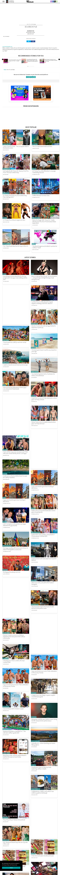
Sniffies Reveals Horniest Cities (41, 195)
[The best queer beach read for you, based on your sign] (44, 341)
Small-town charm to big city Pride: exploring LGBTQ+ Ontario (41, 768)
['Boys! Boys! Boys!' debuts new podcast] (15, 810)
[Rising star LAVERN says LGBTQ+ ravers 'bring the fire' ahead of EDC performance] (44, 710)
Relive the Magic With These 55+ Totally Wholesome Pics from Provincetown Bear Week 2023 (44, 221)
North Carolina (7, 729)
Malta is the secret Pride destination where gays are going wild (43, 511)
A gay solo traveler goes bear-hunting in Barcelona (14, 500)
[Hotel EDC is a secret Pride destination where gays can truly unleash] (44, 389)
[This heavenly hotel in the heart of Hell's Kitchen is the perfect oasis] (44, 597)
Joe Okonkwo (6, 36)
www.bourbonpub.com (7, 46)
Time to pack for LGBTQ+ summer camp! (14, 342)
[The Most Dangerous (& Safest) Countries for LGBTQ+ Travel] (45, 237)
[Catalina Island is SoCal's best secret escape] (15, 355)
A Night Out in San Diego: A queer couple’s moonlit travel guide (43, 696)
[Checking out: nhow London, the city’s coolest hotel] (15, 651)
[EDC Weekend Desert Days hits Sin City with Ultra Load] (15, 833)
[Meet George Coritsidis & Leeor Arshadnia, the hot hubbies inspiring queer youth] (42, 60)
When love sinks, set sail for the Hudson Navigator (42, 583)
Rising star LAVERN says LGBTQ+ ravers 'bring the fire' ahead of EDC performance (44, 720)
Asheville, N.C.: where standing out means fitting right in (43, 744)
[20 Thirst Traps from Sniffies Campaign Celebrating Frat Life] (45, 162)
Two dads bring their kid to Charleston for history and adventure (43, 374)
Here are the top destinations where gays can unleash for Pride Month (14, 388)
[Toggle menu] (3, 1)
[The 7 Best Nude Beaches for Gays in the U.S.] (16, 237)
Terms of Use (14, 864)
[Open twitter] (55, 1)
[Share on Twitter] (28, 41)
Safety (33, 244)
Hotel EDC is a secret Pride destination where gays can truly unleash (44, 398)
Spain (4, 497)
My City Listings (30, 24)
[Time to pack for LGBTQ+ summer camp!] (15, 333)
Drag (32, 274)
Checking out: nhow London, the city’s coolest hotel (14, 661)
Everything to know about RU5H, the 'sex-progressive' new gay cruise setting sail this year (15, 277)
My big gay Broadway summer (11, 572)
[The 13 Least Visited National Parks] (45, 137)
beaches (5, 473)
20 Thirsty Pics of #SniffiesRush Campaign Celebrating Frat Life (44, 171)
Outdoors (34, 144)
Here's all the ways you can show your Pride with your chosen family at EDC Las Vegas (15, 452)
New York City (34, 604)
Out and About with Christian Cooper (13, 708)
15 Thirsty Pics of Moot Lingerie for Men (14, 220)
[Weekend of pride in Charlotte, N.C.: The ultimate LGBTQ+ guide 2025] (15, 722)
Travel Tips (6, 144)
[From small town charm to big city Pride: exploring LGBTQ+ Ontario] (44, 758)
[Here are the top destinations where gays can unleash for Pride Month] (15, 378)
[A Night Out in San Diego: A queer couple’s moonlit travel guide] (44, 686)
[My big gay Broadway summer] (15, 563)
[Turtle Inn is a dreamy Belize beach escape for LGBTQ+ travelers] (15, 467)
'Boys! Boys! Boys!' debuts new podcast (14, 820)
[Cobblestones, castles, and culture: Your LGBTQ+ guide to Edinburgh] (44, 782)
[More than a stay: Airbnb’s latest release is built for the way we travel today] (15, 746)
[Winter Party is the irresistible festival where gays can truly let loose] (44, 413)
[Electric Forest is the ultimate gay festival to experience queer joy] (44, 317)
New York (5, 570)
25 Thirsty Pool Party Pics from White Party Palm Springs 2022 (15, 196)
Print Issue (6, 340)
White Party (6, 193)
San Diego (33, 693)
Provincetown (36, 218)
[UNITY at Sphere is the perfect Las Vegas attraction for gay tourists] (15, 515)
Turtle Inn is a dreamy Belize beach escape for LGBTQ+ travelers (15, 476)
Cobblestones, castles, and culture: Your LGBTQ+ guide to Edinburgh (42, 792)
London (5, 658)
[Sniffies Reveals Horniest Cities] (45, 186)
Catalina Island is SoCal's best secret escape (15, 365)
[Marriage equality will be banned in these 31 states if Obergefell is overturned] (15, 539)
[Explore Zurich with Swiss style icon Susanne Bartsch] (44, 549)
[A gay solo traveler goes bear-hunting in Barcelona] (15, 491)
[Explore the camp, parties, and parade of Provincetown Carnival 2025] (44, 525)
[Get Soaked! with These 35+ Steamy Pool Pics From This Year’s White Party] (16, 162)
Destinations (6, 632)
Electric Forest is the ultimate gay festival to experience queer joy (43, 326)
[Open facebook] (53, 1)
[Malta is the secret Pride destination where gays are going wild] (44, 501)
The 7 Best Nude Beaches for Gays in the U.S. (15, 246)
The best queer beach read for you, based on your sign (44, 350)
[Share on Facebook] (33, 41)
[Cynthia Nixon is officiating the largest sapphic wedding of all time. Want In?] (44, 292)
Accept (11, 867)
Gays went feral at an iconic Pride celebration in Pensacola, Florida (15, 685)
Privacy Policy (7, 864)
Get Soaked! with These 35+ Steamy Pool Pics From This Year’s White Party (16, 171)
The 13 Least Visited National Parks (42, 146)
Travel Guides (34, 371)
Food (32, 853)
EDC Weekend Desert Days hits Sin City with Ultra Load (15, 843)
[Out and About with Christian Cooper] (15, 699)
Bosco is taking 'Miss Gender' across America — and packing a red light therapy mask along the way (44, 277)
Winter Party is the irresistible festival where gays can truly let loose (43, 422)
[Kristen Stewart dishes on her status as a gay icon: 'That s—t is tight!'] (5, 60)
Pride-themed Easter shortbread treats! (42, 856)
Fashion (5, 218)
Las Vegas (5, 449)
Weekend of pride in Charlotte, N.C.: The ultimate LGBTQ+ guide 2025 (14, 732)
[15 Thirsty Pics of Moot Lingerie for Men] (16, 211)
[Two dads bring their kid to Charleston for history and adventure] (44, 365)
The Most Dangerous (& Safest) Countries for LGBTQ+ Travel (44, 247)
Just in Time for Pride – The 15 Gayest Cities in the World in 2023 (16, 147)
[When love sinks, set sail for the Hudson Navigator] (44, 573)
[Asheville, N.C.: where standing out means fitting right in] (44, 734)
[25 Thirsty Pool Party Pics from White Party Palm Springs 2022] (16, 186)
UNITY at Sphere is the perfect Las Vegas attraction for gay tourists (14, 524)
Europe (33, 508)
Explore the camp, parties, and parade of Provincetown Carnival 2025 (42, 535)
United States (6, 545)
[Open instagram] (57, 1)
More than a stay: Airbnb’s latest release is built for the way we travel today (14, 756)
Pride (4, 385)
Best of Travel (36, 193)
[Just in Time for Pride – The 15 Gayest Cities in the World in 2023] (16, 137)
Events (34, 168)
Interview (5, 706)
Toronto (33, 765)
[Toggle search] (51, 1)
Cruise (4, 274)
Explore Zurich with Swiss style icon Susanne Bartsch (43, 559)
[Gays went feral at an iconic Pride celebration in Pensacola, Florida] (15, 675)
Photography (6, 168)
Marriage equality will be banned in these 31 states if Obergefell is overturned (15, 548)
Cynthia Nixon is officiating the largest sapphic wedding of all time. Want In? (42, 302)
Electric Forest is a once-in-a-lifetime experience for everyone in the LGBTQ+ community (14, 636)
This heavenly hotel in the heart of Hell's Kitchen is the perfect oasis (42, 607)
